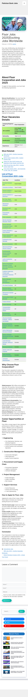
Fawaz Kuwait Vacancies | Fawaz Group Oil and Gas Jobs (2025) (17, 652)
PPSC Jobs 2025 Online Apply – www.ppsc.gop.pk (18, 648)
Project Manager (7, 304)
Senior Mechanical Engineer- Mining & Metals (7, 325)
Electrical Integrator (8, 244)
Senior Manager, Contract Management (7, 281)
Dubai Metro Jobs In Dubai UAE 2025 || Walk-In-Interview (18, 672)
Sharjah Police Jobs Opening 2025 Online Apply (17, 662)
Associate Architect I (8, 187)
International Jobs (8, 549)
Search (21, 611)
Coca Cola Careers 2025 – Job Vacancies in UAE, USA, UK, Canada (17, 657)
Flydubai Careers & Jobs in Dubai (17, 638)
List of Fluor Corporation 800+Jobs (12, 175)
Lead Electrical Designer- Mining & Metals (8, 342)
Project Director (7, 301)
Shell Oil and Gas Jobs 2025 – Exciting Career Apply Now (17, 643)
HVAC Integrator (7, 217)
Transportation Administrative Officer (6, 309)
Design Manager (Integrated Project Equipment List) (7, 226)
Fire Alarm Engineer (8, 285)
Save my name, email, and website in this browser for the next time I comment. (14, 595)
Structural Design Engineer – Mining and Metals (7, 319)
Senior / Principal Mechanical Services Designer (8, 336)
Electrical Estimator (8, 347)
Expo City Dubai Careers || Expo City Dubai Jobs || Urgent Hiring (17, 667)
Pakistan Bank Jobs (10, 3)
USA (20, 130)
